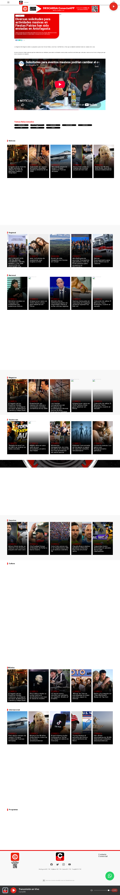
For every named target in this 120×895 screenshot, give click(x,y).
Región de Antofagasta (98, 256)
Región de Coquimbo (55, 256)
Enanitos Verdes (21, 125)
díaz (21, 127)
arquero (53, 127)
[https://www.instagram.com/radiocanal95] (63, 865)
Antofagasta (76, 256)
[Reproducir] (113, 6)
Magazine (12, 256)
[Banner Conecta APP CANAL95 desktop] (60, 9)
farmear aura (85, 125)
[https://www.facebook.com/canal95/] (51, 864)
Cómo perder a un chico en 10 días (37, 125)
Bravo (37, 127)
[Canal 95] (8, 2)
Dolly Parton (53, 125)
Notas (20, 15)
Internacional (55, 443)
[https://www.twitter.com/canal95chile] (57, 865)
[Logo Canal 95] (21, 2)
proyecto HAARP (69, 125)
